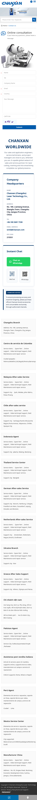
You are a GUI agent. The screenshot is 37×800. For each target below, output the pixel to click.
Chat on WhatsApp (17, 261)
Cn (31, 1)
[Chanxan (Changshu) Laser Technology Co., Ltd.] (18, 3)
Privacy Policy (11, 790)
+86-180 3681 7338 (15, 222)
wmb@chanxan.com (15, 230)
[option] (18, 12)
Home (5, 26)
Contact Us (12, 26)
